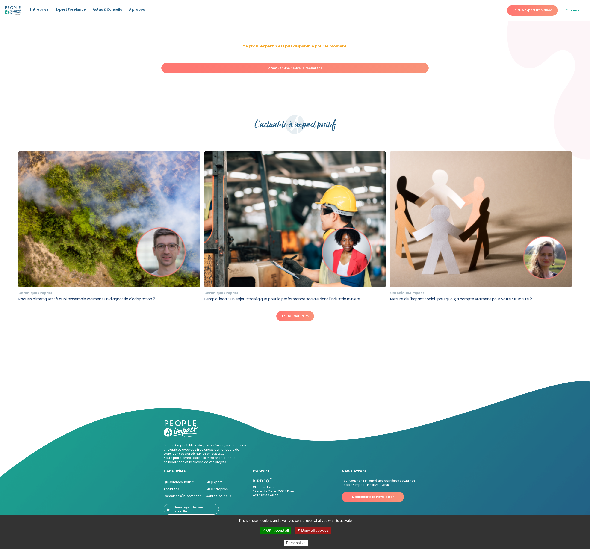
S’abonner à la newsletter (373, 497)
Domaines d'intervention (182, 496)
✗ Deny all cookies (312, 530)
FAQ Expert (214, 482)
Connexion (573, 10)
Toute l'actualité (295, 316)
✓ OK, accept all (275, 530)
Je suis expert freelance (532, 10)
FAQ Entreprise (217, 489)
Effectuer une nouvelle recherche (295, 68)
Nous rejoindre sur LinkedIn (188, 509)
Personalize (296, 543)
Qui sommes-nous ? (179, 482)
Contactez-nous (218, 496)
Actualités (171, 489)
